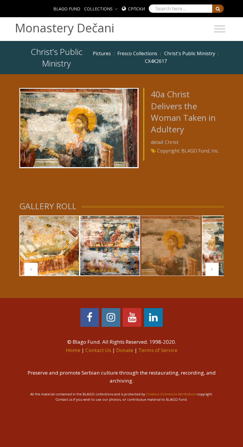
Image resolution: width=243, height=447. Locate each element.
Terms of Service (158, 350)
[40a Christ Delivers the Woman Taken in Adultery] (79, 127)
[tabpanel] (49, 245)
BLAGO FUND (66, 9)
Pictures (102, 53)
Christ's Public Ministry (189, 53)
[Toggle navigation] (219, 29)
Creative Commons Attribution (171, 394)
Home (73, 350)
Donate (124, 350)
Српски (136, 9)
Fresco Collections (137, 53)
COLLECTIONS (98, 9)
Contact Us (98, 350)
